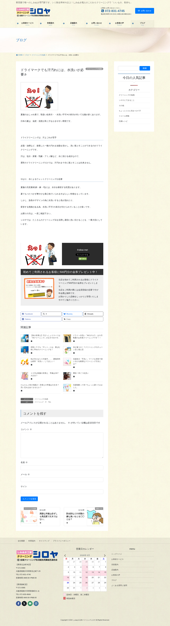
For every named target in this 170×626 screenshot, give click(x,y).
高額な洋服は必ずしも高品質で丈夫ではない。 (48, 516)
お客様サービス (117, 559)
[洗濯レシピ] (95, 517)
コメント (26, 429)
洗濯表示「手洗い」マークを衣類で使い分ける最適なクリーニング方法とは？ (88, 361)
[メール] (30, 603)
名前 (24, 462)
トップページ (116, 554)
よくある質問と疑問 (119, 585)
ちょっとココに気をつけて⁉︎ (130, 111)
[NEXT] (104, 555)
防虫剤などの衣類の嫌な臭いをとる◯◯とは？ (75, 516)
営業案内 (114, 565)
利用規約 (31, 541)
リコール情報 (124, 116)
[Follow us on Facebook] (18, 603)
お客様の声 (115, 575)
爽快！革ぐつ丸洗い (81, 373)
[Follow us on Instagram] (36, 603)
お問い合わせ (146, 11)
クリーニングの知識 (41, 399)
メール (25, 474)
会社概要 (21, 541)
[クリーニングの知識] (29, 517)
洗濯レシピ (123, 121)
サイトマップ (44, 541)
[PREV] (65, 555)
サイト (24, 486)
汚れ (49, 402)
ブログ (114, 580)
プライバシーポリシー (61, 541)
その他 (121, 106)
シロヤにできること (127, 100)
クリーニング (39, 402)
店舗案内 (114, 570)
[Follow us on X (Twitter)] (24, 603)
